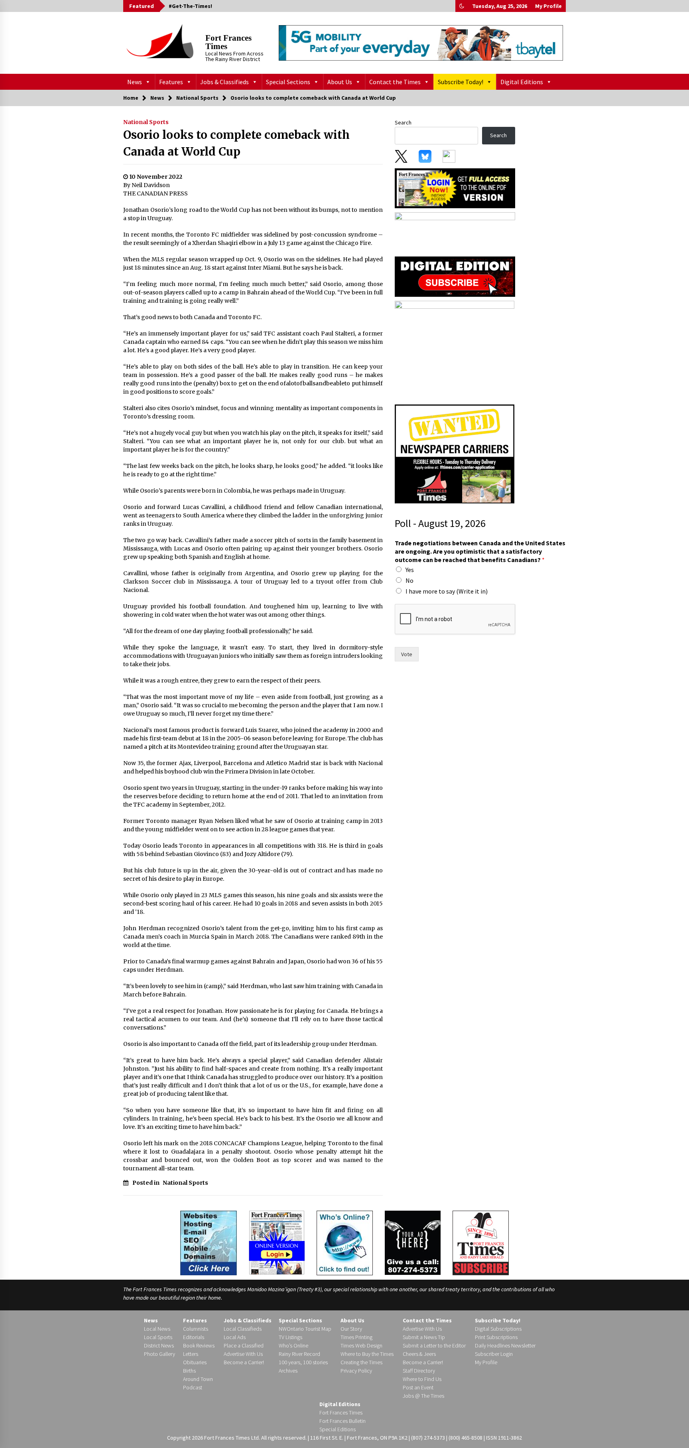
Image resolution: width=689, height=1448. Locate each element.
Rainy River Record (299, 1353)
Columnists (195, 1328)
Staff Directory (419, 1370)
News (134, 82)
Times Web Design (361, 1345)
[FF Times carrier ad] (454, 453)
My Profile (548, 6)
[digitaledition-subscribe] (455, 276)
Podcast (192, 1387)
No (409, 580)
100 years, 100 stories (303, 1362)
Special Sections (288, 82)
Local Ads (235, 1337)
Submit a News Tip (424, 1337)
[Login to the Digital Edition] (277, 1241)
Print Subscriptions (496, 1337)
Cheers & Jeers (419, 1353)
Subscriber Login (494, 1353)
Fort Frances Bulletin (342, 1420)
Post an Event (418, 1387)
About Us (339, 82)
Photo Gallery (159, 1353)
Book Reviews (199, 1345)
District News (159, 1345)
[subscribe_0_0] (455, 187)
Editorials (193, 1337)
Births (189, 1370)
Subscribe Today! (460, 82)
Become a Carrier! (244, 1362)
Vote (406, 654)
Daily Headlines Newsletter (505, 1345)
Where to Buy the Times (367, 1353)
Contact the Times (395, 82)
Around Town (198, 1379)
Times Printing (356, 1337)
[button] (461, 6)
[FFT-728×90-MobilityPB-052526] (421, 42)
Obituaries (195, 1362)
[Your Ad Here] (413, 1242)
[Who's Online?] (345, 1242)
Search (403, 122)
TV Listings (290, 1337)
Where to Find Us (422, 1379)
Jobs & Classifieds (224, 82)
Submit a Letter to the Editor (434, 1345)
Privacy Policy (356, 1370)
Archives (288, 1370)
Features (171, 82)
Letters (190, 1353)
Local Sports (158, 1337)
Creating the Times (361, 1362)
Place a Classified (244, 1345)
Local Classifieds (243, 1328)
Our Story (351, 1328)
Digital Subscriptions (498, 1328)
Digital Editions (521, 82)
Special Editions (337, 1429)
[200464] (454, 350)
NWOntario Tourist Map (305, 1328)
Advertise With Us (243, 1353)
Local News (157, 1328)
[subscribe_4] (455, 231)
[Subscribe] (481, 1243)
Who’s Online (293, 1345)
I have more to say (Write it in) (447, 591)
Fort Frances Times (228, 42)
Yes (410, 570)
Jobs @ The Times (423, 1395)
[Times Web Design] (208, 1242)
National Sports (146, 122)
